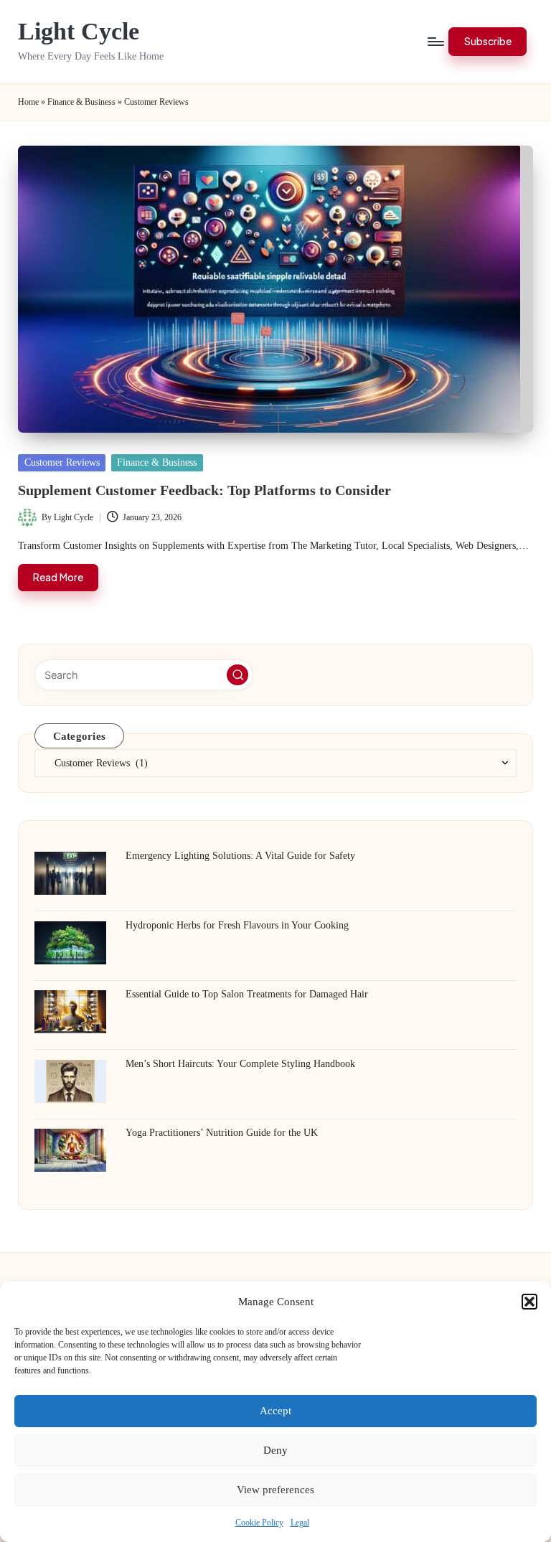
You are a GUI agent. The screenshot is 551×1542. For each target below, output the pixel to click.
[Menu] (435, 41)
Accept (275, 1410)
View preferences (275, 1489)
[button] (529, 1301)
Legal (300, 1523)
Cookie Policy (259, 1523)
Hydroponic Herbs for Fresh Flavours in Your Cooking (237, 925)
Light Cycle (78, 31)
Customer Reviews (62, 462)
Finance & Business (81, 102)
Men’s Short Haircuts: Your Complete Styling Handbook (240, 1063)
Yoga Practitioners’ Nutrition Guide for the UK (222, 1132)
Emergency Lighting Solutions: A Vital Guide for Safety (240, 855)
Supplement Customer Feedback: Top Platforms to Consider (204, 490)
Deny (275, 1450)
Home (28, 102)
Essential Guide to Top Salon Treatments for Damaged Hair (247, 994)
